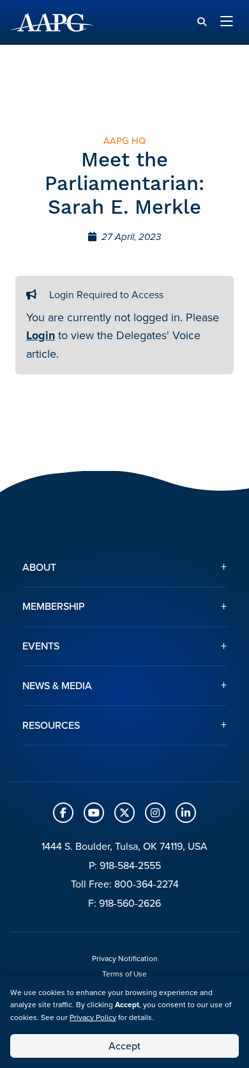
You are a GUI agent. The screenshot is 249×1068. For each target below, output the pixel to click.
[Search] (201, 22)
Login (40, 335)
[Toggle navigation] (227, 22)
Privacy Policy (93, 1017)
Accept (124, 1046)
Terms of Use (124, 974)
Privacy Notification (125, 958)
